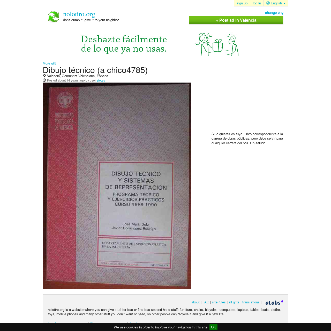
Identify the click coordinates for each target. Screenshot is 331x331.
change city (274, 12)
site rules (219, 302)
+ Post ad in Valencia (236, 20)
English (276, 3)
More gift (49, 63)
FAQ (205, 302)
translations (251, 302)
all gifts (234, 302)
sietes (101, 80)
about (195, 302)
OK (213, 327)
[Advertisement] (250, 98)
